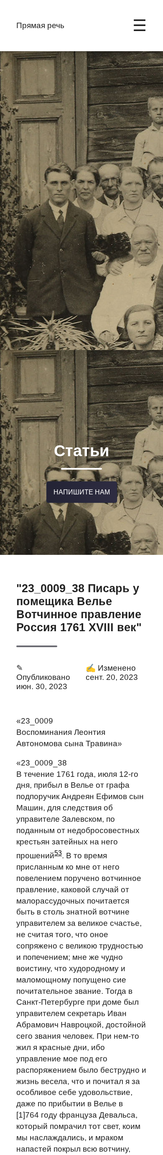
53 (58, 853)
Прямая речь (40, 25)
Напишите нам (81, 492)
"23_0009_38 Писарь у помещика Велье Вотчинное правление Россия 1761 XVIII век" (79, 608)
